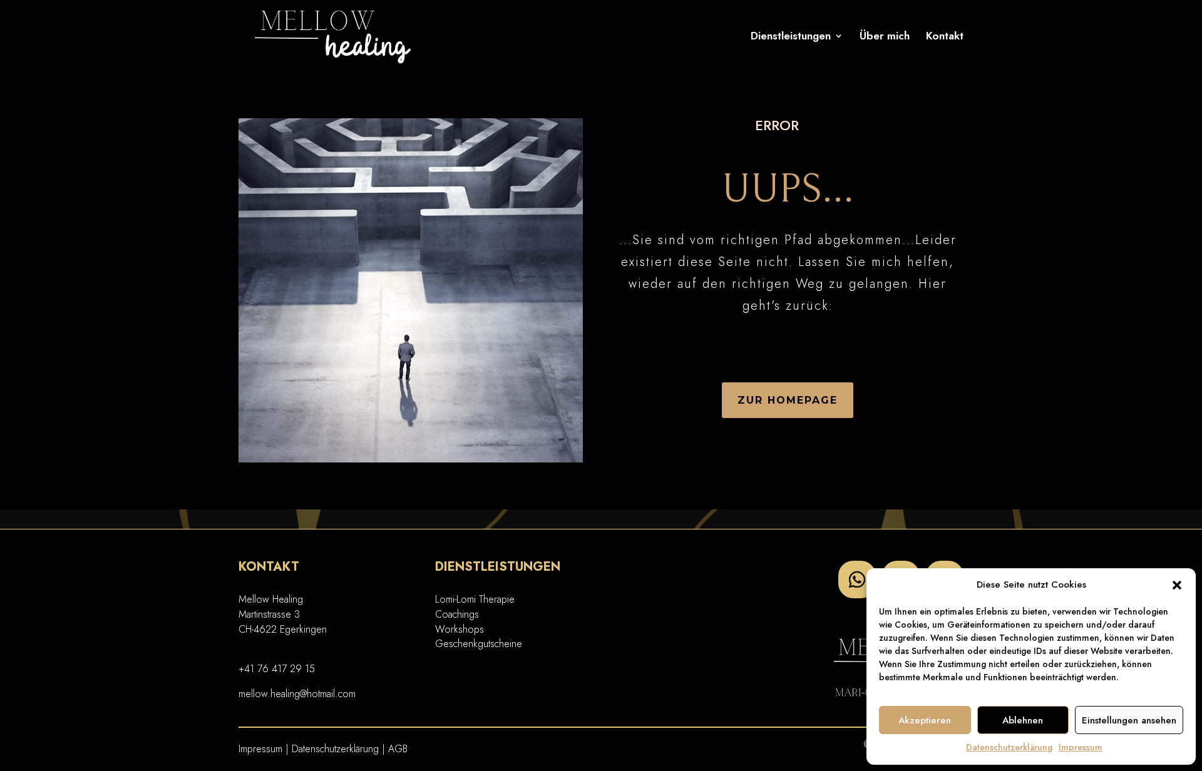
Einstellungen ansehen (1129, 720)
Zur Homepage (787, 400)
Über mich (885, 37)
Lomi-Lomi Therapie (475, 599)
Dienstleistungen (791, 37)
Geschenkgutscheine (478, 643)
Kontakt (944, 37)
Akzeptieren (924, 720)
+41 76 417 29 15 (277, 668)
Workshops (459, 629)
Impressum (1080, 747)
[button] (1177, 585)
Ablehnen (1022, 720)
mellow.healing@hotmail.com (297, 694)
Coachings (457, 614)
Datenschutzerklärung (1009, 747)
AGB (398, 749)
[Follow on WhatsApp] (857, 579)
